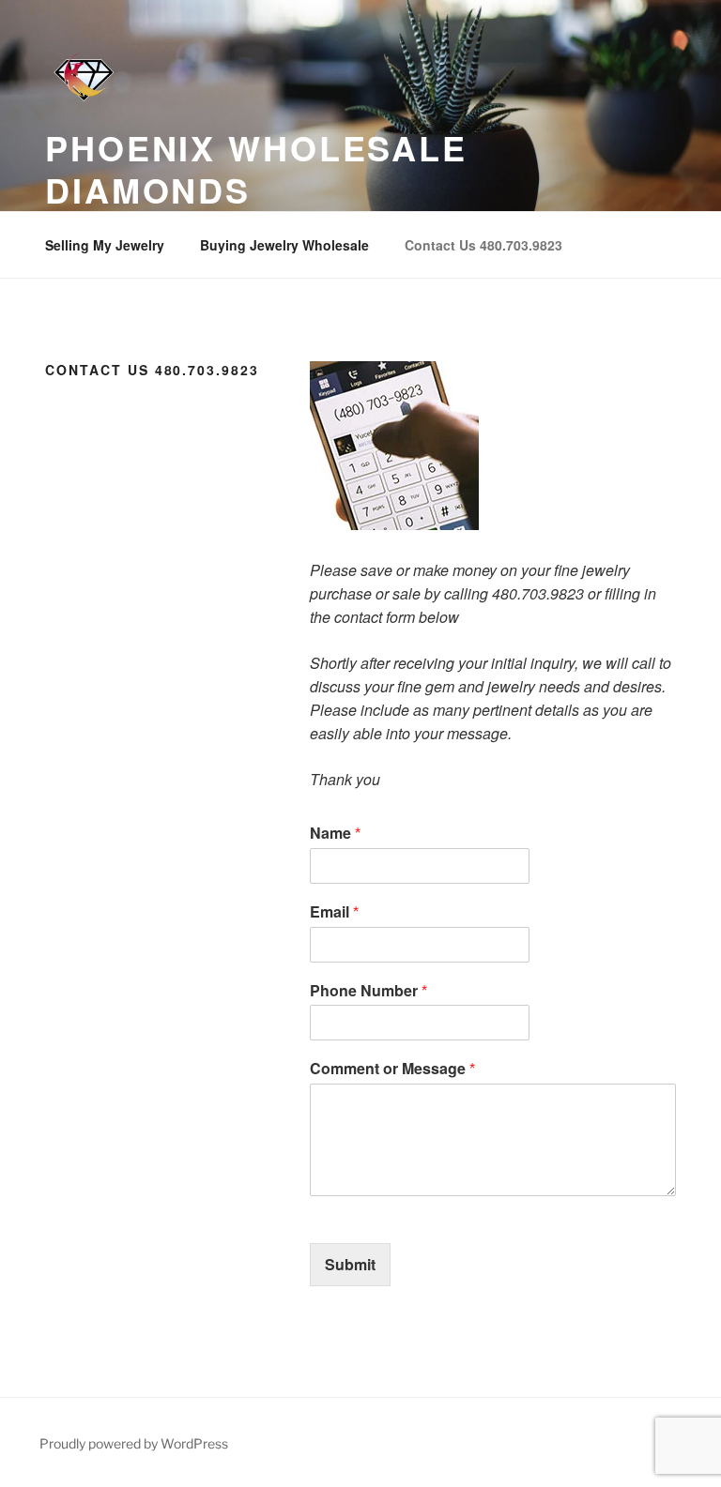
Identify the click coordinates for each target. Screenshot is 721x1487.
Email (334, 912)
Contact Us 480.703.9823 (483, 244)
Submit (350, 1264)
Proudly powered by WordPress (133, 1443)
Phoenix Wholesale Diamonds (256, 168)
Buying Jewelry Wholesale (284, 244)
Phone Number (368, 991)
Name (335, 833)
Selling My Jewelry (104, 244)
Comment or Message (392, 1069)
